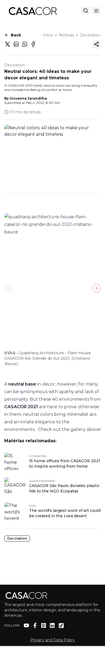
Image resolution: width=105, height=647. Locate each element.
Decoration (90, 35)
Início (48, 35)
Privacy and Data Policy (52, 640)
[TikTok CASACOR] (61, 625)
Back (16, 35)
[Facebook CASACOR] (35, 625)
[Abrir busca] (85, 10)
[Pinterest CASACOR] (43, 625)
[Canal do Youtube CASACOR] (26, 625)
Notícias (66, 35)
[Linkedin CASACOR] (52, 625)
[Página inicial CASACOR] (32, 10)
